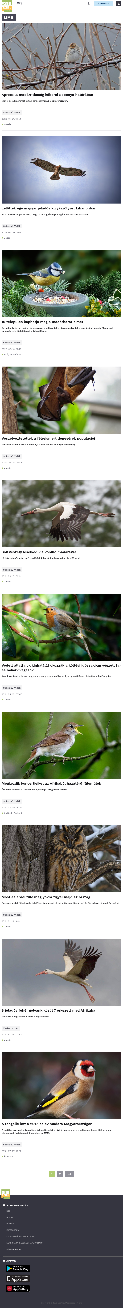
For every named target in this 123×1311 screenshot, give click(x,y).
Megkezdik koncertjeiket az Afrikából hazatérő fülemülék (51, 783)
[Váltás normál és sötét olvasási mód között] (89, 3)
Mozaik (7, 124)
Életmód (8, 1156)
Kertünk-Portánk (13, 813)
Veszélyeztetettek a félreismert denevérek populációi (48, 438)
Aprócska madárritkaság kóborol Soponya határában (47, 95)
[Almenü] (19, 3)
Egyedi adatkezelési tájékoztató (24, 1243)
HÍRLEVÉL (11, 1217)
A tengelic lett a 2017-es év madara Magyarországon (47, 1124)
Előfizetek (103, 3)
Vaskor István (10, 1028)
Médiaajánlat (13, 1249)
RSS (8, 1211)
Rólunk (10, 1224)
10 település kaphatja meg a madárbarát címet (42, 322)
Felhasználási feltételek (20, 1236)
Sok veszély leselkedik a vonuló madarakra (39, 552)
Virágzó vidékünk (13, 354)
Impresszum (12, 1230)
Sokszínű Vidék (11, 112)
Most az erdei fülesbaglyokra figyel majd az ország (46, 897)
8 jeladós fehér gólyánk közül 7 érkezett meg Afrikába (48, 1010)
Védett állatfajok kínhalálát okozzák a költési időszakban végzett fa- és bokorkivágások (61, 667)
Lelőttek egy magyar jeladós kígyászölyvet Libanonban (49, 208)
